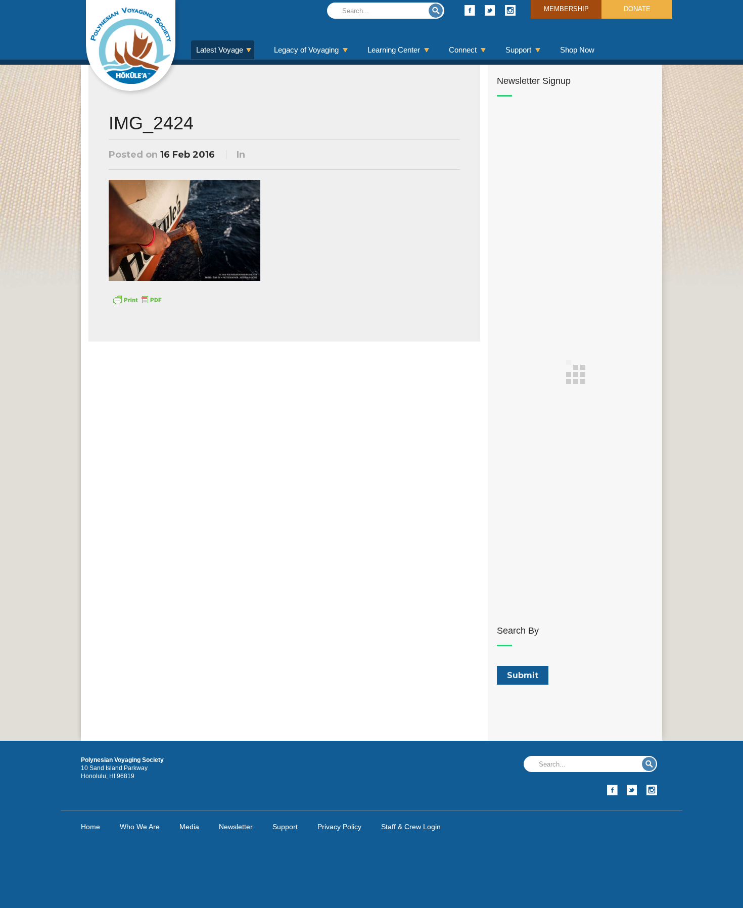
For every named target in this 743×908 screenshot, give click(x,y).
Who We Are (140, 827)
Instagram (510, 10)
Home (90, 827)
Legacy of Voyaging (306, 49)
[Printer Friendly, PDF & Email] (137, 299)
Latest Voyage (219, 49)
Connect (463, 49)
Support (518, 49)
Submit (436, 11)
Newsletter (236, 827)
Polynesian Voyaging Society (130, 45)
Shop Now (577, 49)
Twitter (490, 10)
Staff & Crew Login (411, 827)
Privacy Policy (339, 827)
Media (189, 827)
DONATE (637, 9)
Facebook (470, 10)
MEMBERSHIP (566, 9)
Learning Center (393, 49)
